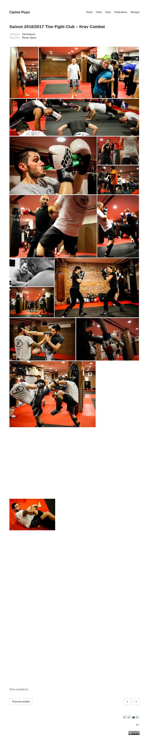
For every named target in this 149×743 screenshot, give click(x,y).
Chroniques (28, 34)
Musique (135, 12)
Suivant (139, 701)
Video (99, 12)
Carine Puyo (19, 12)
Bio (137, 725)
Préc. (130, 701)
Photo (89, 12)
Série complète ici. (19, 689)
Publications (120, 12)
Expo (108, 12)
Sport (33, 37)
